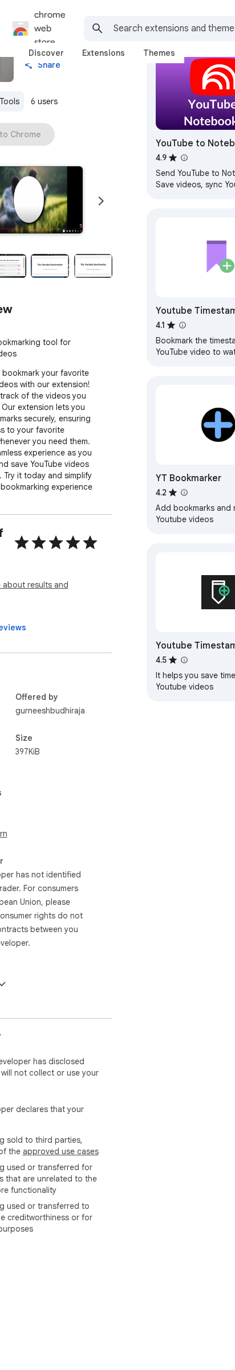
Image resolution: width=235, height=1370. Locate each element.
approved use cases (61, 1151)
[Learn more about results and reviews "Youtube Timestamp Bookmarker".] (182, 325)
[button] (50, 266)
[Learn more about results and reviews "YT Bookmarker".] (184, 492)
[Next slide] (101, 201)
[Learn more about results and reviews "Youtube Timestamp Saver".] (184, 660)
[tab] (46, 53)
